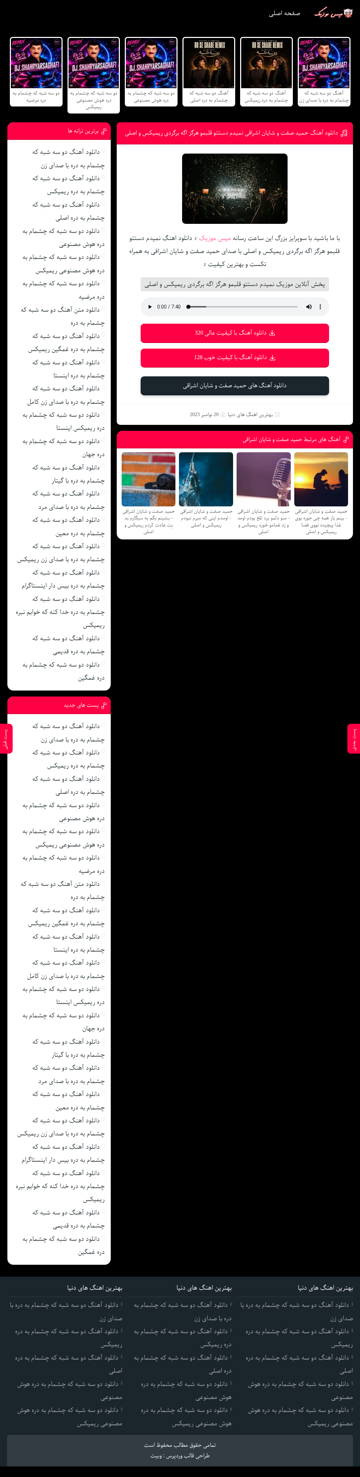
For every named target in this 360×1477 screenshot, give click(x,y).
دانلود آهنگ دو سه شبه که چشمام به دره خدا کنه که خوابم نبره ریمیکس (60, 612)
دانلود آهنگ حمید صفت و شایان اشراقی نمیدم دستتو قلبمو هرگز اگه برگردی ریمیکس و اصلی (231, 133)
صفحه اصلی (284, 13)
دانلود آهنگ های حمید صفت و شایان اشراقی (235, 385)
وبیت (156, 1455)
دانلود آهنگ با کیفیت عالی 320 (230, 333)
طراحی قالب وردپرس (188, 1455)
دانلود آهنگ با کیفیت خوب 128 (230, 357)
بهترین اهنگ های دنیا (250, 414)
